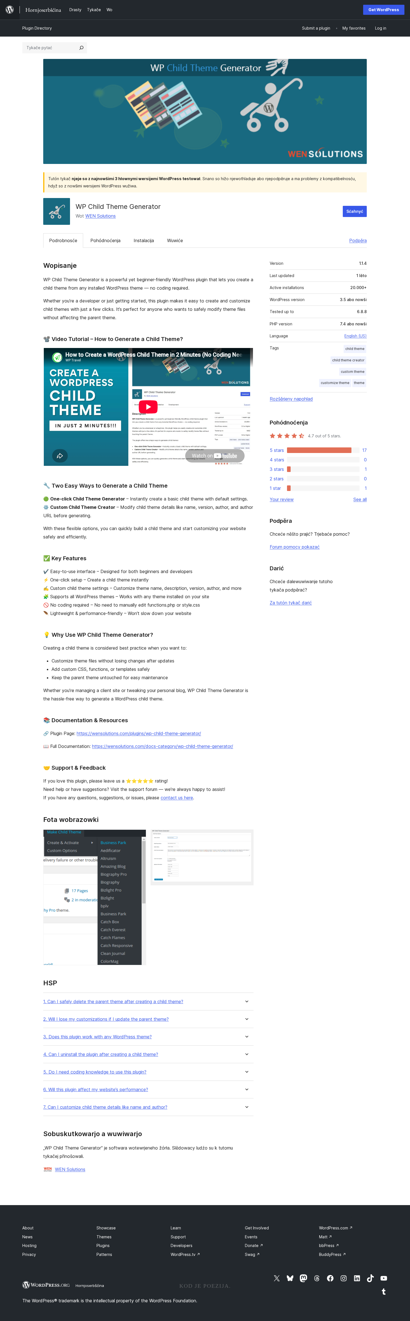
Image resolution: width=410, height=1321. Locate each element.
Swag (252, 1254)
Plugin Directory (37, 28)
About (27, 1227)
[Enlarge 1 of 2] (138, 837)
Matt (325, 1236)
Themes (104, 1236)
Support (178, 1236)
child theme (355, 349)
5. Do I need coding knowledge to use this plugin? (94, 1072)
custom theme (353, 371)
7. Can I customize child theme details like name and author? (105, 1107)
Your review (282, 499)
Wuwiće (175, 240)
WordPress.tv (185, 1254)
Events (251, 1236)
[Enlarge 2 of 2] (246, 837)
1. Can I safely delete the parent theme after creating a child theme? (113, 1001)
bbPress (329, 1245)
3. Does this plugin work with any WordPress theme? (97, 1036)
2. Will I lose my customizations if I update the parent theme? (106, 1019)
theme (359, 383)
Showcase (106, 1227)
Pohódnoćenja (105, 240)
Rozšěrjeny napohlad (291, 399)
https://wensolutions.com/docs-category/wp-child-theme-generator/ (162, 746)
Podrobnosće (63, 240)
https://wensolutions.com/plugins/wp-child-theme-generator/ (139, 733)
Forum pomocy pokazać (295, 547)
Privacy (29, 1254)
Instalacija (144, 240)
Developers (181, 1245)
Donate (254, 1245)
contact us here (177, 797)
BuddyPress (332, 1254)
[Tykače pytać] (81, 47)
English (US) (355, 335)
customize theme (335, 383)
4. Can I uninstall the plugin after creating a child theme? (100, 1054)
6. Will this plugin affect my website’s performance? (95, 1089)
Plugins (103, 1245)
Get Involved (257, 1227)
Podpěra (358, 240)
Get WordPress (383, 9)
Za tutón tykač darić (291, 602)
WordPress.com (336, 1227)
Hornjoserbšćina (90, 1285)
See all (360, 499)
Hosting (29, 1245)
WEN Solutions (100, 216)
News (27, 1236)
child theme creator (348, 360)
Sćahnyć (354, 211)
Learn (176, 1227)
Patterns (104, 1254)
